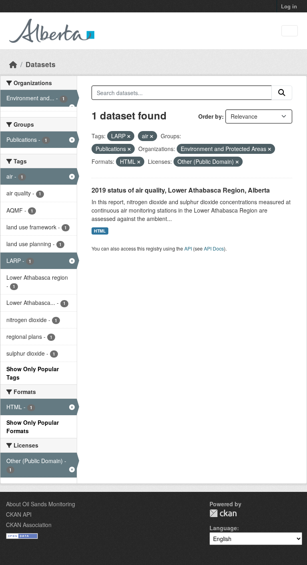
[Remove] (128, 136)
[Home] (13, 64)
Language (223, 528)
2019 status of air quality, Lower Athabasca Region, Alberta (181, 190)
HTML (100, 231)
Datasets (41, 64)
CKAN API (19, 514)
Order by (210, 116)
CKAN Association (29, 525)
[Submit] (281, 93)
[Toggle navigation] (289, 31)
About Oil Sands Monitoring (40, 504)
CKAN (223, 513)
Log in (289, 6)
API (188, 248)
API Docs (214, 248)
